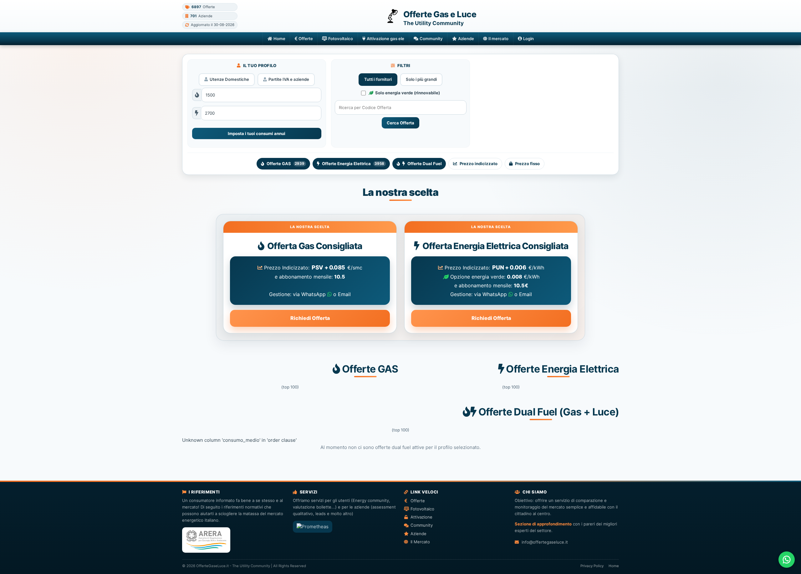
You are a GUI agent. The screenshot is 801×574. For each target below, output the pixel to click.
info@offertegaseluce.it (545, 542)
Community (431, 38)
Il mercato (498, 38)
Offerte (305, 38)
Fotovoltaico (340, 38)
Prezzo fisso (527, 163)
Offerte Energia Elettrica (353, 163)
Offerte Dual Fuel (424, 163)
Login (528, 38)
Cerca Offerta (400, 122)
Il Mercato (420, 541)
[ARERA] (206, 540)
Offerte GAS (285, 163)
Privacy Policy (592, 566)
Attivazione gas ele (385, 38)
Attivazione (421, 516)
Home (279, 38)
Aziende (466, 38)
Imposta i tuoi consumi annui (256, 133)
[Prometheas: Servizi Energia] (312, 527)
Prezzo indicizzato (478, 163)
